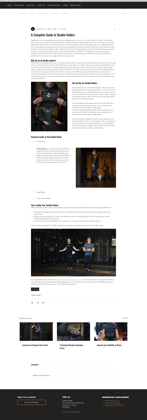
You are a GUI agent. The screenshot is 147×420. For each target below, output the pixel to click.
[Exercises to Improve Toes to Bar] (36, 331)
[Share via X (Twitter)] (38, 303)
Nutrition (54, 13)
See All (124, 318)
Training (35, 289)
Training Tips (43, 13)
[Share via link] (43, 303)
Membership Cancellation (114, 405)
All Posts (22, 13)
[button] (124, 13)
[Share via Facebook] (32, 303)
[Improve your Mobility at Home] (110, 331)
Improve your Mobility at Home (109, 345)
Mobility (64, 13)
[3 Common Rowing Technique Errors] (73, 331)
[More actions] (114, 29)
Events (32, 13)
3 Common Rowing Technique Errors (71, 347)
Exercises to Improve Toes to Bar (35, 345)
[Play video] (73, 252)
